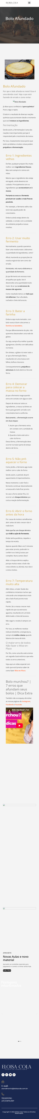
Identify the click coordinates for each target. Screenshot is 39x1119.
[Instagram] (6, 1074)
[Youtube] (10, 1074)
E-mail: (5, 1085)
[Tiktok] (14, 1074)
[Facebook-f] (3, 1074)
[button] (29, 2)
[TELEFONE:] (3, 1094)
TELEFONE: (7, 1098)
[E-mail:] (3, 1081)
